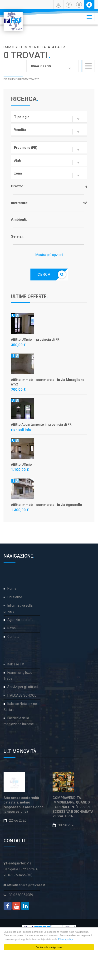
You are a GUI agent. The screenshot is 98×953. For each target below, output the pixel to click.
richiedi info (21, 430)
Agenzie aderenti (20, 620)
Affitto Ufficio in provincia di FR (35, 339)
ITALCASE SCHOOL (21, 695)
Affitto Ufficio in (23, 464)
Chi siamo (14, 597)
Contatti (13, 637)
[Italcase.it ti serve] (13, 18)
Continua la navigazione (49, 947)
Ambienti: (19, 219)
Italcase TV (15, 664)
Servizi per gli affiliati (22, 687)
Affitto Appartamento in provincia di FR (41, 424)
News (11, 628)
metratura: (19, 203)
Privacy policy (65, 939)
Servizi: (17, 236)
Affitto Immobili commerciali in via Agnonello (46, 505)
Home (11, 588)
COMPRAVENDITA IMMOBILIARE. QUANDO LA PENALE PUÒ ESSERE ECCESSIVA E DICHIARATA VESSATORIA (73, 807)
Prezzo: (17, 186)
